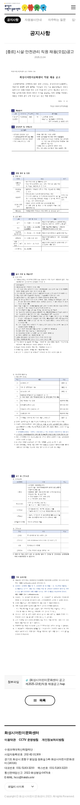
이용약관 (10, 739)
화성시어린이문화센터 (21, 733)
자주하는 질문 (57, 19)
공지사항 (12, 19)
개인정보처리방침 (53, 739)
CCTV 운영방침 (28, 739)
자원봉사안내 (33, 19)
